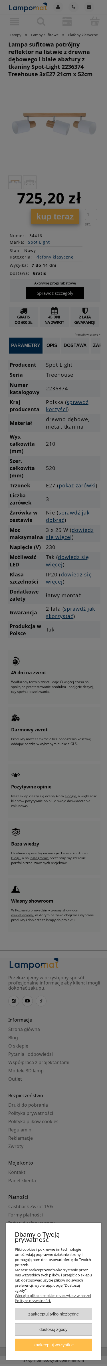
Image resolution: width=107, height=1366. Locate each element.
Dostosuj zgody (53, 1329)
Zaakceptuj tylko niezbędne (53, 1313)
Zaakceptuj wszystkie (53, 1344)
